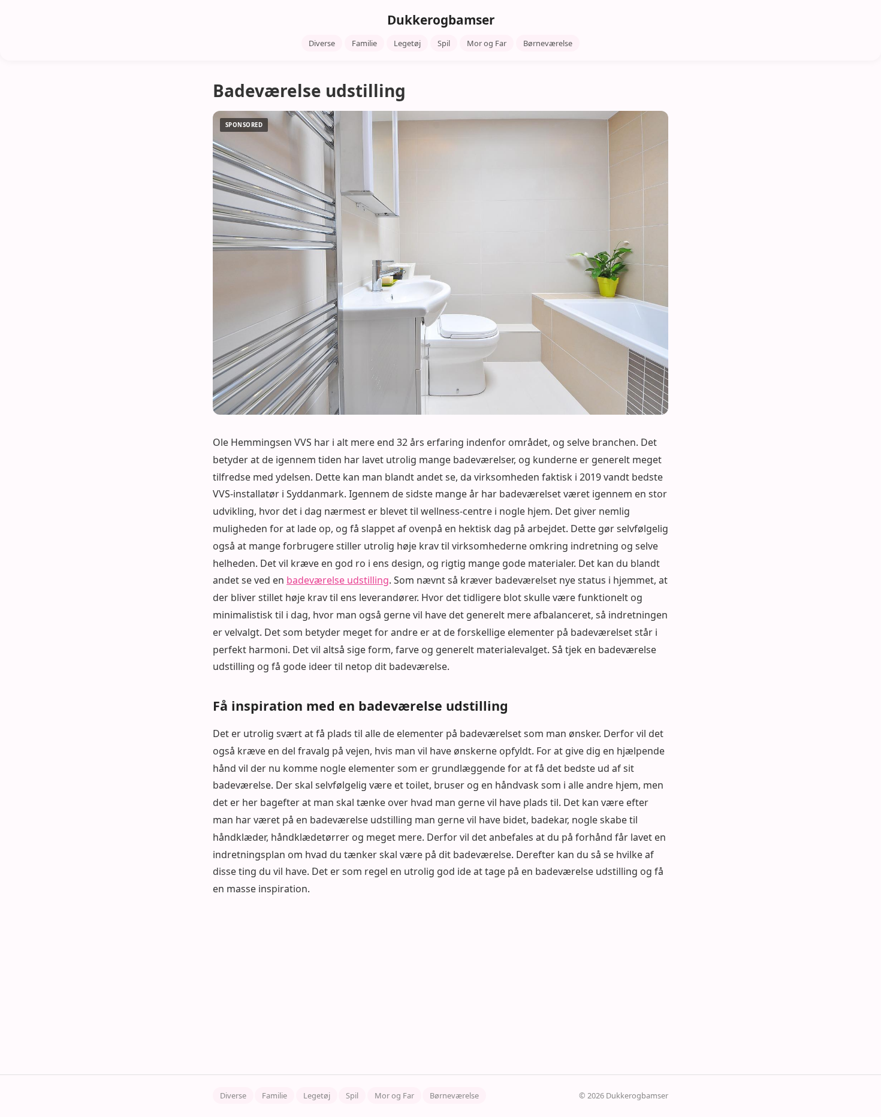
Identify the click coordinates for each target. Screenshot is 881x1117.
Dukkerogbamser (440, 19)
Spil (444, 43)
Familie (364, 43)
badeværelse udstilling (337, 580)
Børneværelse (547, 43)
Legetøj (407, 43)
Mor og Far (486, 43)
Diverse (322, 43)
